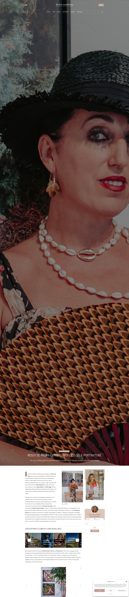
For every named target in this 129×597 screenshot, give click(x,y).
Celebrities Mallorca (64, 451)
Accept (99, 590)
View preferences (121, 590)
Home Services (66, 11)
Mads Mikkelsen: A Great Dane (71, 542)
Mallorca (59, 11)
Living (54, 11)
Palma (46, 508)
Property (48, 11)
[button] (126, 581)
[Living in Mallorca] (64, 5)
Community (73, 11)
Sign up (101, 5)
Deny (111, 590)
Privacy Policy (111, 593)
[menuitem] (26, 11)
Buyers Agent (80, 11)
